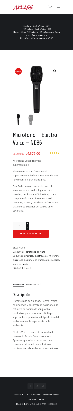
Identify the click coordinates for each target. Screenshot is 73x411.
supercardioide (20, 263)
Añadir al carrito (31, 234)
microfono (54, 255)
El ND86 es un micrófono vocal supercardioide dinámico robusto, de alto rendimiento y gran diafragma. (35, 175)
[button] (55, 71)
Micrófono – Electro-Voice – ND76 (36, 26)
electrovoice (41, 255)
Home (16, 32)
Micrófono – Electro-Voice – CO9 (37, 29)
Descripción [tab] (18, 284)
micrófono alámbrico (23, 259)
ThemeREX (21, 403)
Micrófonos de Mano (36, 35)
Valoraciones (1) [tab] (33, 284)
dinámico (28, 255)
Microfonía (33, 32)
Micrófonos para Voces (50, 32)
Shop (23, 32)
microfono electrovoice (47, 259)
